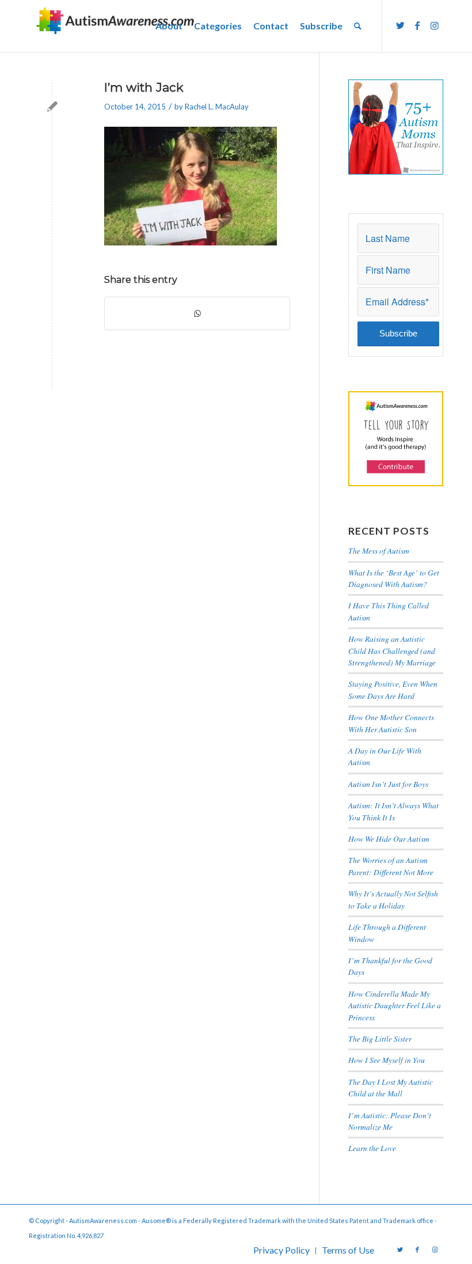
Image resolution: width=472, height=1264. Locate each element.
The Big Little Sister (380, 1038)
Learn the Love (372, 1147)
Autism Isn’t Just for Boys (388, 783)
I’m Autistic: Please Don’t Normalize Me (389, 1121)
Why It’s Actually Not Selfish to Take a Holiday (393, 899)
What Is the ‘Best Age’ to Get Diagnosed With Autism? (393, 578)
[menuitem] (169, 26)
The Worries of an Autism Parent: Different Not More (390, 865)
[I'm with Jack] (52, 106)
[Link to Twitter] (400, 25)
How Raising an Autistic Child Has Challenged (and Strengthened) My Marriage (392, 650)
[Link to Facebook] (417, 25)
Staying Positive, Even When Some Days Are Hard (392, 689)
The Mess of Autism (378, 550)
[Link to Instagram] (434, 25)
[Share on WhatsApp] (197, 313)
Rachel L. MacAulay (217, 106)
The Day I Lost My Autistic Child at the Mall (390, 1087)
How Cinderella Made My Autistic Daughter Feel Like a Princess (394, 1005)
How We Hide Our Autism (388, 838)
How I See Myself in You (386, 1059)
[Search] (357, 26)
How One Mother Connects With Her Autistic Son (391, 723)
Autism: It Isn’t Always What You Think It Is (393, 811)
